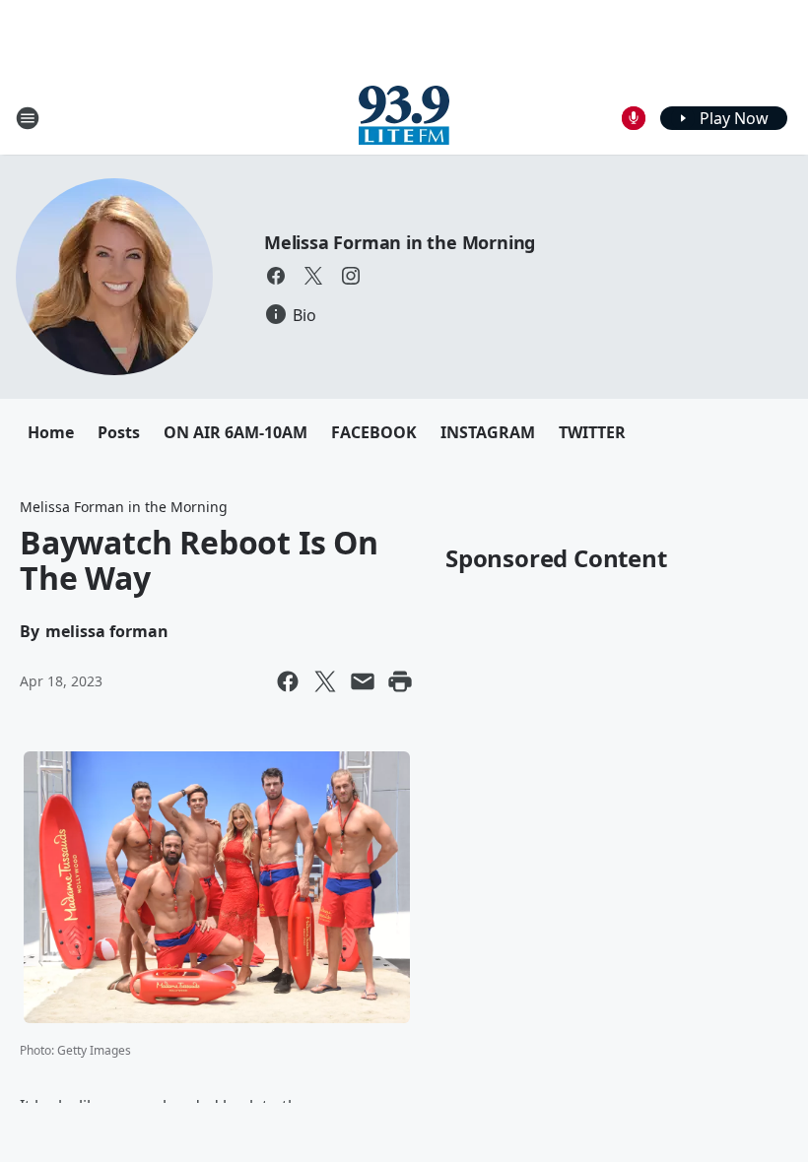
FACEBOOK (374, 432)
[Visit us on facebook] (276, 276)
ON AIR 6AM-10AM (235, 432)
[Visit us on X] (313, 276)
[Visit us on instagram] (351, 276)
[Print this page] (400, 681)
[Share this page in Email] (362, 681)
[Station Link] (404, 118)
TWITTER (592, 432)
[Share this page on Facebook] (288, 681)
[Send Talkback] (633, 118)
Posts (119, 432)
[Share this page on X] (325, 681)
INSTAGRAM (487, 432)
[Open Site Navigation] (27, 118)
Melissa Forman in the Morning (399, 242)
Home (51, 432)
